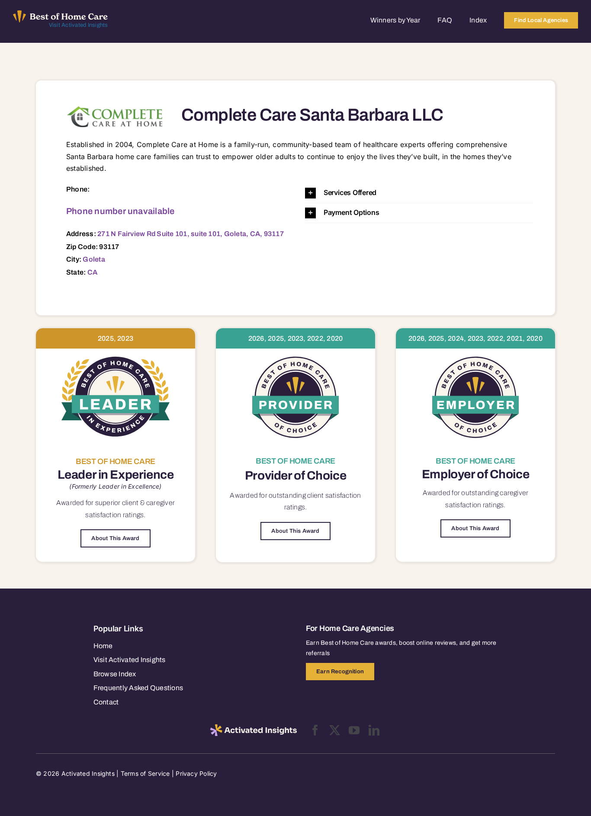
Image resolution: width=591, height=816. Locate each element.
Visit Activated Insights (78, 25)
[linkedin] (374, 730)
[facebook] (315, 730)
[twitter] (334, 730)
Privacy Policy (196, 773)
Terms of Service (145, 773)
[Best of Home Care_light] (60, 14)
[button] (419, 193)
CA (92, 272)
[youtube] (354, 730)
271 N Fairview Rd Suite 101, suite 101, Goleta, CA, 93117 (190, 233)
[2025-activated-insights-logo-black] (253, 727)
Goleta (94, 259)
